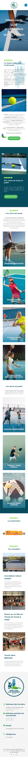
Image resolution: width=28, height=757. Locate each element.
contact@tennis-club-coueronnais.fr (15, 728)
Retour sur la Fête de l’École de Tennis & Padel (13, 617)
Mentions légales (15, 750)
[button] (4, 534)
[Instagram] (16, 754)
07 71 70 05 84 (9, 737)
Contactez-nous (14, 138)
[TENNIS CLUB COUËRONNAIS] (14, 2)
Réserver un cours (11, 196)
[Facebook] (11, 754)
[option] (14, 533)
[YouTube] (14, 754)
